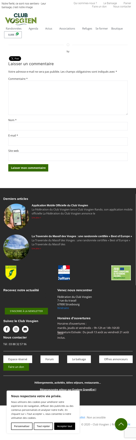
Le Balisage (110, 3)
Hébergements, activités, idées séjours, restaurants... (67, 382)
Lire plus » (36, 217)
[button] (15, 28)
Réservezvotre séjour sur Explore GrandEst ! (68, 389)
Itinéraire (63, 308)
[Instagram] (16, 329)
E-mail (13, 135)
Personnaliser (22, 426)
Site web (13, 151)
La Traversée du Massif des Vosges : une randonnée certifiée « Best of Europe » (82, 236)
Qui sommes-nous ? (85, 3)
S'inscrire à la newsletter (26, 311)
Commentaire (18, 79)
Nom (12, 120)
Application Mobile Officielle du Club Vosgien (60, 205)
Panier (127, 3)
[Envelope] (25, 329)
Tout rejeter (43, 426)
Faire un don (99, 6)
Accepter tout (64, 426)
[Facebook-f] (6, 329)
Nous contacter (122, 6)
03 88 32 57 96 (18, 344)
